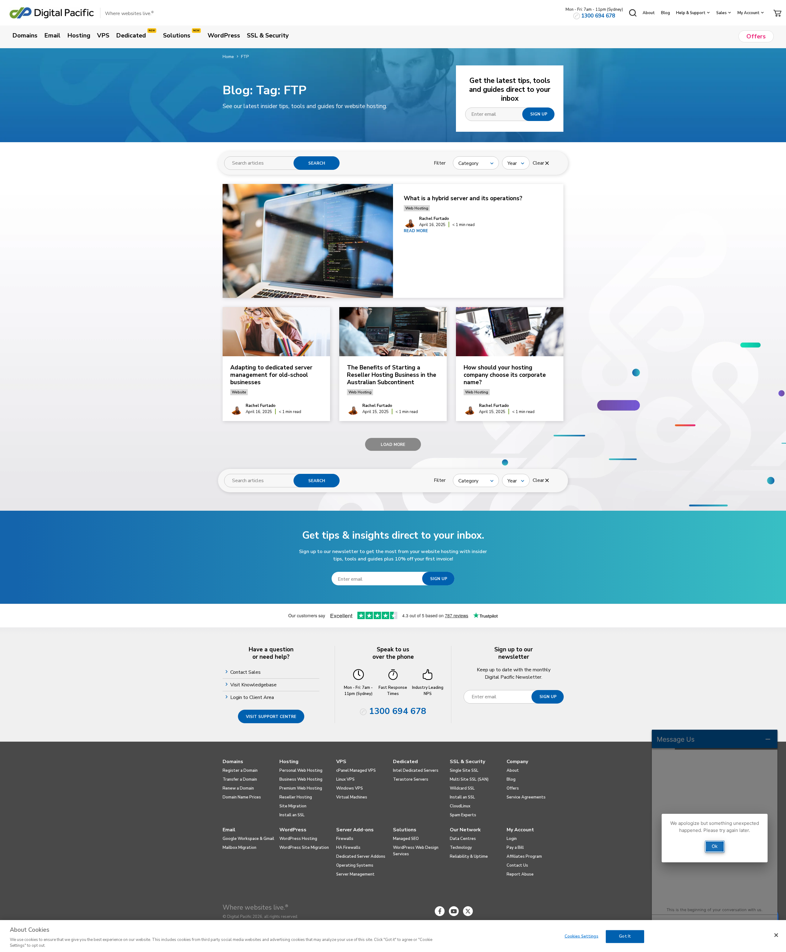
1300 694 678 (598, 15)
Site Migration (292, 806)
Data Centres (463, 838)
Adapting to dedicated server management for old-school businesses (271, 375)
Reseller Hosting (295, 797)
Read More (416, 231)
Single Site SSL (464, 770)
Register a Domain (240, 770)
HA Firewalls (348, 847)
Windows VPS (349, 788)
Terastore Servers (410, 779)
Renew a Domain (238, 788)
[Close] (776, 935)
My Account (748, 13)
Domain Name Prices (242, 797)
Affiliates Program (524, 856)
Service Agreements (526, 797)
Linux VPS (345, 779)
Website (239, 392)
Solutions (404, 829)
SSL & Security (467, 761)
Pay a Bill (515, 847)
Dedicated (405, 761)
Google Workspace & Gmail (248, 838)
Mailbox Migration (239, 847)
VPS (341, 761)
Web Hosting (416, 208)
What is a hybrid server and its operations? (464, 198)
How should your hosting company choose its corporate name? (505, 375)
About (649, 13)
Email (229, 829)
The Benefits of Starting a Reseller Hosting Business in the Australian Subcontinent (391, 375)
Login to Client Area (253, 697)
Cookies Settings (581, 936)
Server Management (355, 874)
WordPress (292, 829)
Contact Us (517, 865)
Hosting (288, 761)
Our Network (465, 829)
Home (228, 57)
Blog (665, 13)
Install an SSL (292, 815)
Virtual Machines (351, 797)
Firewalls (344, 838)
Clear (539, 163)
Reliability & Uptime (469, 856)
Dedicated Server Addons (360, 856)
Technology (461, 847)
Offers (513, 788)
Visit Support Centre (271, 717)
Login (512, 838)
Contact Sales (246, 672)
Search (316, 163)
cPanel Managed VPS (356, 770)
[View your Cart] (777, 12)
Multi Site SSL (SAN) (469, 779)
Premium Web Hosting (300, 788)
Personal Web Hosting (300, 770)
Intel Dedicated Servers (415, 770)
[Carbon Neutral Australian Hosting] (524, 911)
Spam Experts (463, 815)
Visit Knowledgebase (254, 684)
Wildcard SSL (462, 788)
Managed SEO (406, 838)
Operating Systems (354, 865)
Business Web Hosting (300, 779)
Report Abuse (520, 874)
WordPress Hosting (298, 838)
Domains (233, 761)
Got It (625, 936)
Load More (393, 444)
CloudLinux (460, 806)
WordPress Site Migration (304, 847)
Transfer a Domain (240, 779)
